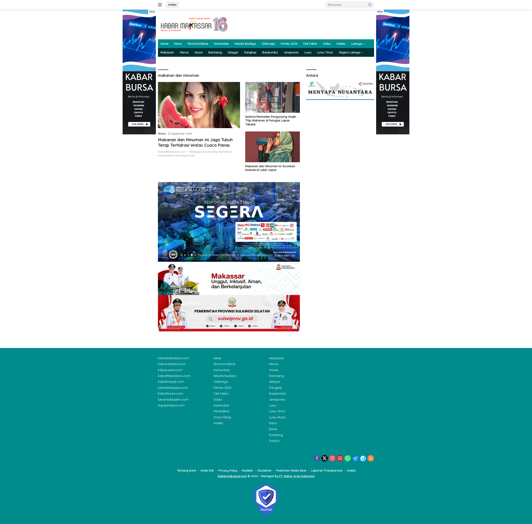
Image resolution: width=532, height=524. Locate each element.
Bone (273, 429)
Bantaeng (215, 52)
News (178, 44)
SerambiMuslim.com (173, 400)
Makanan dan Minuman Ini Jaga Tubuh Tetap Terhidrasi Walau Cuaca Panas (195, 142)
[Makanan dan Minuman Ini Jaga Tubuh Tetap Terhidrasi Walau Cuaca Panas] (199, 105)
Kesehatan (222, 405)
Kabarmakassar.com (232, 476)
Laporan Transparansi (326, 470)
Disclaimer (264, 470)
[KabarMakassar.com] (194, 24)
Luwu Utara (277, 417)
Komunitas (221, 44)
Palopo (274, 441)
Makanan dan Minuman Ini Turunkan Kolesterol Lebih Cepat (270, 168)
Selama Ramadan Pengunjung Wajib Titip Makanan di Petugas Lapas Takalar (270, 120)
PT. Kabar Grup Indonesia (296, 476)
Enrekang (276, 435)
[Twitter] (324, 458)
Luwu (308, 52)
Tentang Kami (186, 470)
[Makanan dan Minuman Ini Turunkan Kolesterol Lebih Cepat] (272, 146)
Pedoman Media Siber (291, 470)
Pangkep (250, 52)
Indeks (172, 4)
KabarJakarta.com (172, 364)
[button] (370, 4)
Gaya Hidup (222, 417)
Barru (273, 423)
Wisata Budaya (245, 44)
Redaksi (247, 470)
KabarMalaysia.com (173, 388)
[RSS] (370, 458)
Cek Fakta (310, 44)
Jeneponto (291, 52)
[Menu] (161, 4)
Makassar (167, 52)
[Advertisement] (139, 196)
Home (164, 44)
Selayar (233, 52)
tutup (152, 11)
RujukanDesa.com (171, 405)
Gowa (199, 52)
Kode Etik (207, 470)
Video (327, 44)
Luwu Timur (325, 52)
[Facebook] (317, 458)
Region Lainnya (349, 52)
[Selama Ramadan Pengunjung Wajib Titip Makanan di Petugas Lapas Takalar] (272, 97)
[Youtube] (340, 458)
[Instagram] (332, 458)
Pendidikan (222, 411)
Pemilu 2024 (289, 44)
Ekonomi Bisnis (198, 44)
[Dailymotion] (363, 458)
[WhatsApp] (347, 458)
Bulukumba (270, 52)
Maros (184, 52)
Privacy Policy (227, 470)
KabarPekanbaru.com (174, 376)
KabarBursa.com (170, 393)
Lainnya (356, 44)
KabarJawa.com (170, 370)
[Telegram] (355, 458)
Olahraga (268, 44)
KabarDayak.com (171, 382)
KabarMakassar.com (173, 358)
